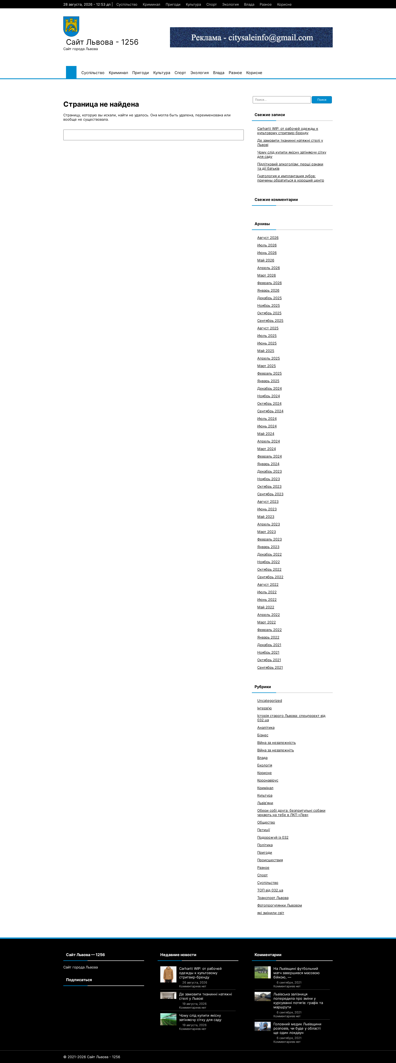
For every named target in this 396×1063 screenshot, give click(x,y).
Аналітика (266, 727)
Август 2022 (268, 584)
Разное (266, 4)
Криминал (151, 4)
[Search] (237, 135)
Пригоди (173, 4)
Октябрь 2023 (269, 486)
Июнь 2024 (267, 426)
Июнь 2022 (267, 599)
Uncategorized (269, 700)
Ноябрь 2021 (268, 652)
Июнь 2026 (267, 252)
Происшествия (270, 860)
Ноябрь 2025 (268, 305)
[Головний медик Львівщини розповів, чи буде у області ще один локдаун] (263, 1026)
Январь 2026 (268, 290)
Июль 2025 (267, 335)
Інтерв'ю (264, 708)
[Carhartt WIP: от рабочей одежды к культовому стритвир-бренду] (168, 974)
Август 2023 (268, 501)
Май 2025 (265, 350)
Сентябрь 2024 (270, 411)
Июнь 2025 (267, 343)
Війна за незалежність (276, 742)
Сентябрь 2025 (270, 320)
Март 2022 (266, 622)
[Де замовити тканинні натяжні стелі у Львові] (168, 995)
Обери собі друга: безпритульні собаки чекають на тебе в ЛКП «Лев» (291, 812)
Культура (193, 4)
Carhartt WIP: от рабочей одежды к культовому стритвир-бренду (287, 130)
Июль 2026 (267, 245)
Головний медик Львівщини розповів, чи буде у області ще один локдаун (297, 1028)
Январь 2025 (268, 380)
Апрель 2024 (268, 441)
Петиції (263, 829)
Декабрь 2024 (269, 388)
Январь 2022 (268, 637)
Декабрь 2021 (269, 644)
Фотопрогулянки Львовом (279, 905)
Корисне (284, 4)
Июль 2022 (267, 592)
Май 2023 (265, 516)
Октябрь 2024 (269, 403)
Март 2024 (266, 448)
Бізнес (262, 735)
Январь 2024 (268, 463)
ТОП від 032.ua (270, 890)
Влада (249, 4)
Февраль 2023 (269, 539)
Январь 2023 (268, 546)
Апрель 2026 (268, 267)
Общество (266, 822)
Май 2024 (265, 433)
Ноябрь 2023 (268, 478)
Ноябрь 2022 (268, 561)
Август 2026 (268, 237)
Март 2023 (266, 531)
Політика (265, 844)
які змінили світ (270, 912)
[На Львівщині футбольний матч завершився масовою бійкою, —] (263, 972)
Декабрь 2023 (269, 471)
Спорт (211, 4)
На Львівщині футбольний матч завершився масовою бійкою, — (296, 972)
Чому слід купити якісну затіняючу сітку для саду (200, 1017)
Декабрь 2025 (269, 297)
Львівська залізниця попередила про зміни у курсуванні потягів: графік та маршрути (298, 1000)
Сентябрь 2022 (270, 576)
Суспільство (126, 4)
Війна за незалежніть (275, 750)
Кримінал (265, 787)
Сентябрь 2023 (270, 494)
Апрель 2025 (268, 358)
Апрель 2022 (268, 614)
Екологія (264, 765)
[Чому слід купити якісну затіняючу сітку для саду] (168, 1019)
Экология (230, 4)
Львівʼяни (265, 802)
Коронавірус (267, 780)
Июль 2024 (267, 418)
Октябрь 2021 (269, 659)
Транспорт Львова (273, 897)
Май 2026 (265, 260)
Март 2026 (266, 275)
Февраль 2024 (269, 456)
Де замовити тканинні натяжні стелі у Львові (205, 996)
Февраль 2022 (269, 629)
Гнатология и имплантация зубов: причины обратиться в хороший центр (290, 177)
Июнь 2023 (267, 509)
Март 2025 (266, 365)
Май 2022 (265, 607)
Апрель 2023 (268, 524)
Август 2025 (268, 328)
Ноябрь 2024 (268, 395)
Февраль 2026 (269, 282)
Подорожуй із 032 (273, 837)
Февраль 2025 (269, 373)
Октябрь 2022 (269, 569)
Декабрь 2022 (269, 554)
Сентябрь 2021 (270, 667)
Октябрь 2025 (269, 313)
